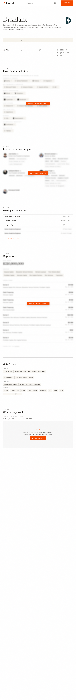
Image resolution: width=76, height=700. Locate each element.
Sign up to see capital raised (38, 303)
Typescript (43, 390)
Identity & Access (20, 371)
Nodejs (18, 394)
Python (6, 390)
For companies (29, 2)
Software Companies (10, 384)
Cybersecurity (8, 371)
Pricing (38, 3)
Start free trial (66, 3)
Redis (55, 390)
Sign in (55, 2)
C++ (50, 390)
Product (19, 3)
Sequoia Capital (9, 377)
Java (61, 390)
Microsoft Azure (9, 394)
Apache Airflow (32, 390)
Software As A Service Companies (29, 384)
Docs (51, 3)
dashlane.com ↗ (67, 36)
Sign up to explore (38, 438)
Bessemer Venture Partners (24, 377)
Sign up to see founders (38, 173)
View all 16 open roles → (13, 238)
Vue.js (23, 390)
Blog (45, 3)
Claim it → (67, 40)
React (13, 390)
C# (18, 390)
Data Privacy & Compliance (36, 371)
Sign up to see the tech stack (38, 103)
